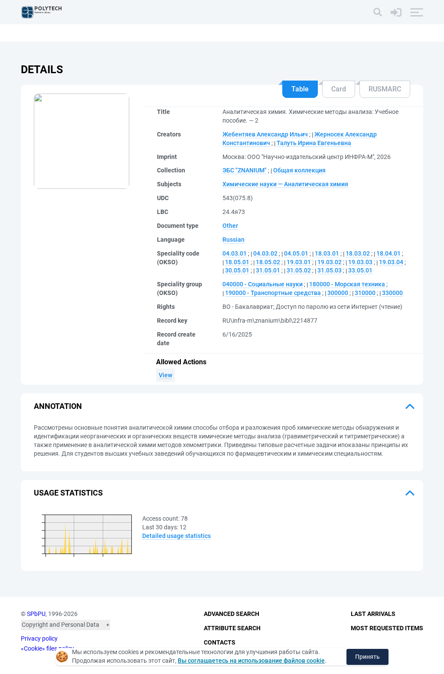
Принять (367, 656)
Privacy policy (39, 638)
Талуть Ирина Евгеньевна (314, 142)
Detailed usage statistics (176, 535)
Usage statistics (68, 492)
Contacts (219, 642)
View (165, 375)
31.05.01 (268, 270)
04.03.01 (234, 253)
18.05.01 (237, 262)
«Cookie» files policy (47, 648)
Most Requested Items (387, 628)
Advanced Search (231, 613)
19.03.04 (391, 262)
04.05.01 (296, 253)
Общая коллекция (299, 170)
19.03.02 (329, 262)
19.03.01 (299, 262)
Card (338, 89)
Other (230, 225)
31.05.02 (299, 270)
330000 (392, 292)
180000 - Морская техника (347, 284)
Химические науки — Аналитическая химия (285, 184)
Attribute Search (232, 628)
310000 (365, 292)
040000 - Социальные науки (262, 284)
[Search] (377, 12)
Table (300, 89)
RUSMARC (385, 89)
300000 (337, 292)
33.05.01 (360, 270)
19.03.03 (360, 262)
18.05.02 (268, 262)
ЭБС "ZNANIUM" (244, 170)
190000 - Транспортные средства (273, 292)
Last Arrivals (373, 613)
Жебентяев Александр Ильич (265, 134)
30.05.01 (237, 270)
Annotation (58, 406)
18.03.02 (358, 253)
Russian (233, 239)
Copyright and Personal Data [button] (60, 624)
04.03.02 (265, 253)
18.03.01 (327, 253)
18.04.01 (388, 253)
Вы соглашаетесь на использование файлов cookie (251, 660)
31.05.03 (329, 270)
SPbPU (36, 613)
